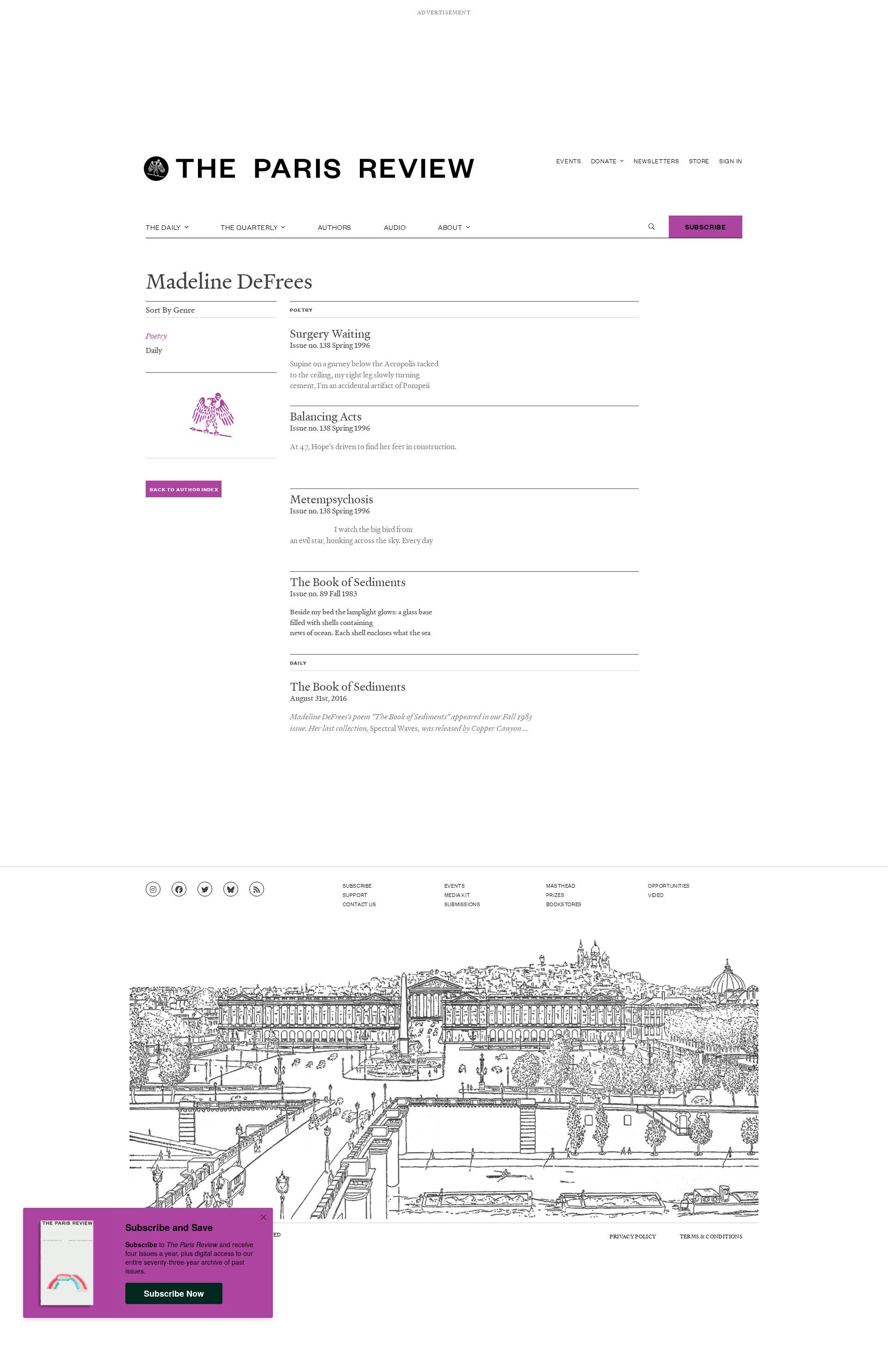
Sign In (730, 160)
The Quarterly (250, 227)
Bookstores (564, 904)
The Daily (164, 227)
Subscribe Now (174, 1293)
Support (355, 894)
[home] (309, 171)
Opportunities (669, 885)
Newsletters (656, 160)
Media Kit (457, 894)
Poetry (156, 335)
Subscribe (705, 226)
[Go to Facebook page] (179, 889)
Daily (154, 349)
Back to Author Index (184, 489)
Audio (395, 227)
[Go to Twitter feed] (204, 889)
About (451, 227)
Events (568, 160)
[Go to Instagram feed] (153, 889)
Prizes (555, 894)
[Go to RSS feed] (256, 889)
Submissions (462, 904)
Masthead (561, 885)
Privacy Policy (633, 1236)
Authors (335, 227)
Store (699, 160)
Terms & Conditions (711, 1236)
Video (656, 894)
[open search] (651, 227)
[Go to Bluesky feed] (230, 889)
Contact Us (359, 904)
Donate (605, 160)
